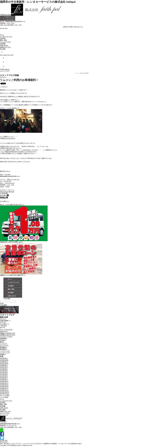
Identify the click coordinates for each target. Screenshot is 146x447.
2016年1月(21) (4, 390)
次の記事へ (3, 195)
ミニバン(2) (3, 343)
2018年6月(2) (4, 369)
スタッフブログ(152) (6, 329)
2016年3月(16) (4, 386)
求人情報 (2, 49)
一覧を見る (3, 325)
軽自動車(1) (3, 347)
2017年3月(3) (4, 372)
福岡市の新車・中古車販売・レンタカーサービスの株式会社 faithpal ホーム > (49, 73)
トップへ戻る (4, 397)
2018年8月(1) (4, 365)
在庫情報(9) (3, 338)
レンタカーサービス (6, 36)
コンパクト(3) (4, 345)
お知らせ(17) (4, 331)
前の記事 (5, 193)
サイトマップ (4, 415)
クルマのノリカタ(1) (6, 336)
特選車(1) (3, 354)
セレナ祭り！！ (4, 201)
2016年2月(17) (4, 388)
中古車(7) (3, 340)
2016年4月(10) (4, 385)
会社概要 (2, 43)
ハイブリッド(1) (5, 351)
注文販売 (2, 38)
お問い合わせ (4, 45)
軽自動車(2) (3, 349)
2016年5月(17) (4, 383)
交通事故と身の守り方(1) (7, 335)
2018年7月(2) (4, 367)
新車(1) (2, 342)
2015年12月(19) (4, 392)
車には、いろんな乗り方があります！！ (12, 204)
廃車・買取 (3, 40)
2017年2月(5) (4, 374)
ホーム (2, 35)
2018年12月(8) (4, 363)
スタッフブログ (70, 73)
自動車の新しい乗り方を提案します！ (11, 242)
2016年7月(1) (4, 379)
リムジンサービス (5, 42)
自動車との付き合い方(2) (7, 333)
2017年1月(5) (4, 376)
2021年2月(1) (4, 358)
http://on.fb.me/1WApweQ (7, 191)
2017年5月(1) (4, 370)
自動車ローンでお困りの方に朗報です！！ (13, 275)
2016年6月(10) (4, 381)
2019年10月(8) (4, 360)
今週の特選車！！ (5, 320)
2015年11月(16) (4, 393)
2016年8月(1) (4, 377)
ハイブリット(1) (5, 352)
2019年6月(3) (4, 362)
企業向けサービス (5, 47)
